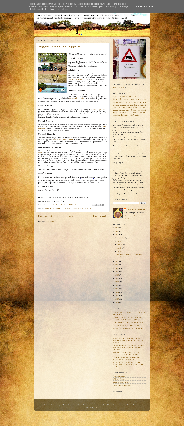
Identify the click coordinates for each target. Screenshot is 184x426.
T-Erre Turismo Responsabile (123, 385)
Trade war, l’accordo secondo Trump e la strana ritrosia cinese (129, 313)
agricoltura (116, 105)
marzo (119, 251)
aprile (119, 248)
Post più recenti (45, 215)
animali (123, 104)
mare (144, 107)
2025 (117, 228)
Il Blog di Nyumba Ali (120, 382)
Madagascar (123, 99)
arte (128, 105)
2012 (117, 289)
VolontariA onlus (119, 376)
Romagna (138, 99)
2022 (117, 234)
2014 (117, 282)
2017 (117, 271)
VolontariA (87, 208)
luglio (119, 241)
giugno (120, 244)
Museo (132, 99)
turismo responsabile (75, 208)
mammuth (139, 405)
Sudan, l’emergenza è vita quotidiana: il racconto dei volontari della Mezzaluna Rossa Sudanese (128, 340)
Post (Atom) (50, 221)
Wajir (136, 102)
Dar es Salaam (140, 97)
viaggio (125, 115)
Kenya (115, 99)
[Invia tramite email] (93, 205)
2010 (117, 295)
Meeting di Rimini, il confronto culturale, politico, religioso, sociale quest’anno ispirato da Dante (128, 364)
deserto (136, 105)
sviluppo (123, 112)
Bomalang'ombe (51, 208)
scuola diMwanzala (98, 109)
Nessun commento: (82, 205)
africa (143, 102)
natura (115, 109)
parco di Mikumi (75, 79)
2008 (117, 302)
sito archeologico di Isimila (63, 139)
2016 (117, 275)
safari (66, 208)
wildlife (131, 115)
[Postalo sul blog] (96, 205)
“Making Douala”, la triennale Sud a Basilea (128, 322)
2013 (117, 285)
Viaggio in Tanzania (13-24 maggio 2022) (60, 46)
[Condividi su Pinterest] (103, 205)
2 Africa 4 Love (118, 379)
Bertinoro (115, 97)
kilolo (135, 107)
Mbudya (60, 208)
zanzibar (137, 115)
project (129, 109)
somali (143, 110)
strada (115, 112)
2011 (117, 292)
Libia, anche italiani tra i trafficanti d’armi (127, 325)
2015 (117, 278)
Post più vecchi (100, 215)
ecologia (122, 107)
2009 (117, 299)
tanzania (132, 112)
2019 (117, 265)
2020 (117, 261)
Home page (72, 215)
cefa (131, 105)
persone (122, 109)
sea (139, 110)
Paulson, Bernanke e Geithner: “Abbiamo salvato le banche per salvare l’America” (127, 318)
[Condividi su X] (98, 205)
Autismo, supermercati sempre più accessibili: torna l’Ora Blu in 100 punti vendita (128, 353)
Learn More (141, 6)
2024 (117, 231)
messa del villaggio (76, 98)
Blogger (96, 407)
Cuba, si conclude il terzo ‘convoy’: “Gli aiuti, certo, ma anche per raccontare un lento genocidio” (128, 347)
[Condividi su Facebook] (100, 205)
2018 (117, 268)
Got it (152, 6)
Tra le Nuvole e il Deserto (135, 209)
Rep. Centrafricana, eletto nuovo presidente (128, 328)
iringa (130, 107)
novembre (121, 237)
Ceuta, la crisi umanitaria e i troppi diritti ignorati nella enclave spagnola (127, 358)
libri (140, 107)
